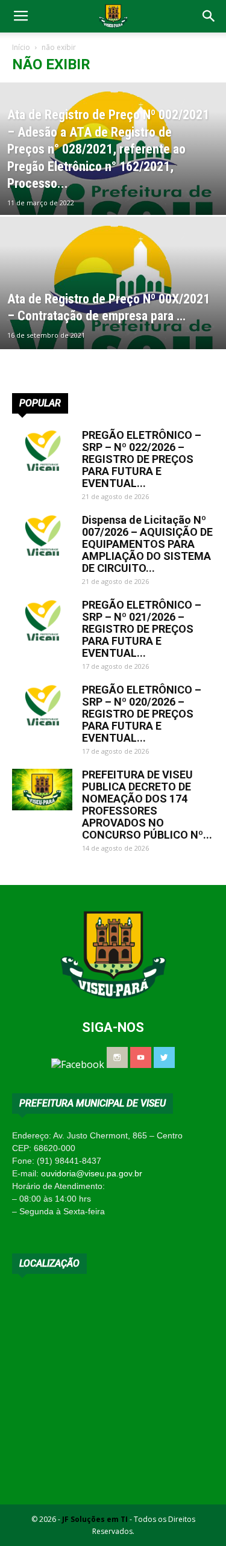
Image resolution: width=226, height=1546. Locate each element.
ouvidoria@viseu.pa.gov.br (91, 1173)
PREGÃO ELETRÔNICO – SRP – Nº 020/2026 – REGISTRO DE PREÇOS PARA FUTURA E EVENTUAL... (141, 713)
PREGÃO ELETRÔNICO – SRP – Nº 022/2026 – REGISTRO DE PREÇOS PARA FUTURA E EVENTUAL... (141, 459)
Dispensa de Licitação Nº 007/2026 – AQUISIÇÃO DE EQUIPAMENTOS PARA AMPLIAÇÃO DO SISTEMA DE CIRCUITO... (147, 544)
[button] (209, 16)
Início (21, 47)
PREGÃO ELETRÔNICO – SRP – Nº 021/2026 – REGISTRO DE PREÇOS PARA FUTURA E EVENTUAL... (141, 628)
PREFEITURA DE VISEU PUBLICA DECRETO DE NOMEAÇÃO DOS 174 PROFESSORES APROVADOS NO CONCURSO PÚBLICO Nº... (147, 804)
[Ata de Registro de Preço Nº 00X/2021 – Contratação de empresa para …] (113, 306)
